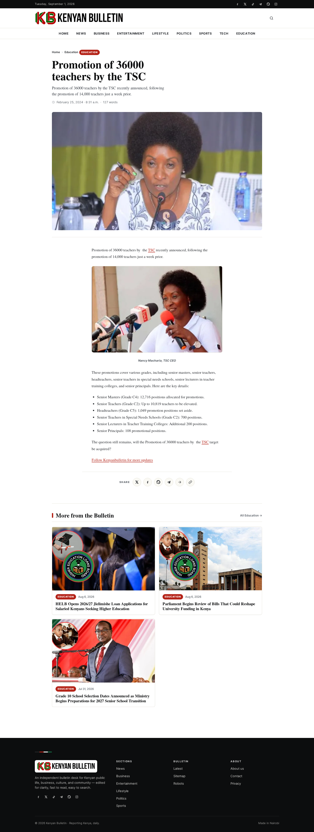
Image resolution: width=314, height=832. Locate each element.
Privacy (235, 783)
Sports (205, 33)
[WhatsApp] (268, 4)
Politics (184, 33)
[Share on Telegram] (169, 482)
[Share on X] (137, 482)
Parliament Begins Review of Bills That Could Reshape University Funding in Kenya (209, 606)
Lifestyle (160, 33)
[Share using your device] (179, 482)
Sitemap (179, 776)
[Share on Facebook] (147, 482)
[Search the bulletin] (271, 18)
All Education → (251, 515)
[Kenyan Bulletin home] (79, 18)
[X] (245, 4)
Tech (224, 33)
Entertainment (130, 33)
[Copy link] (190, 482)
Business (102, 33)
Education (245, 33)
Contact (236, 776)
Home (64, 33)
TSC (151, 249)
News (81, 33)
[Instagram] (275, 4)
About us (237, 769)
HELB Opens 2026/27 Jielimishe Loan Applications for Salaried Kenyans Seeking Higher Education (102, 606)
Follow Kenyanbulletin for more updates (122, 459)
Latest (178, 769)
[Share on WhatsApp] (158, 482)
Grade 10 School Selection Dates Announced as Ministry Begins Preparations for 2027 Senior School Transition (103, 698)
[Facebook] (237, 4)
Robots (178, 783)
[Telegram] (260, 4)
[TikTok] (252, 4)
